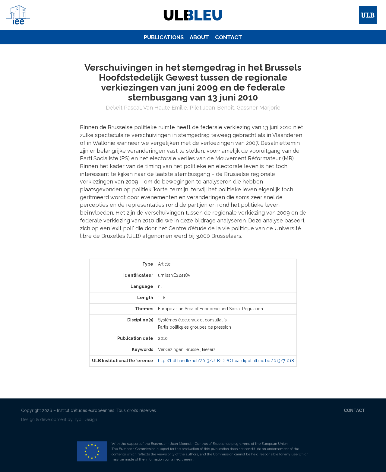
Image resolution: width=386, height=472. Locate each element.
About (199, 37)
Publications (164, 37)
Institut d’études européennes (85, 410)
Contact (228, 37)
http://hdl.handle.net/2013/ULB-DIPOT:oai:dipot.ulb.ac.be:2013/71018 (226, 360)
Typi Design (85, 419)
